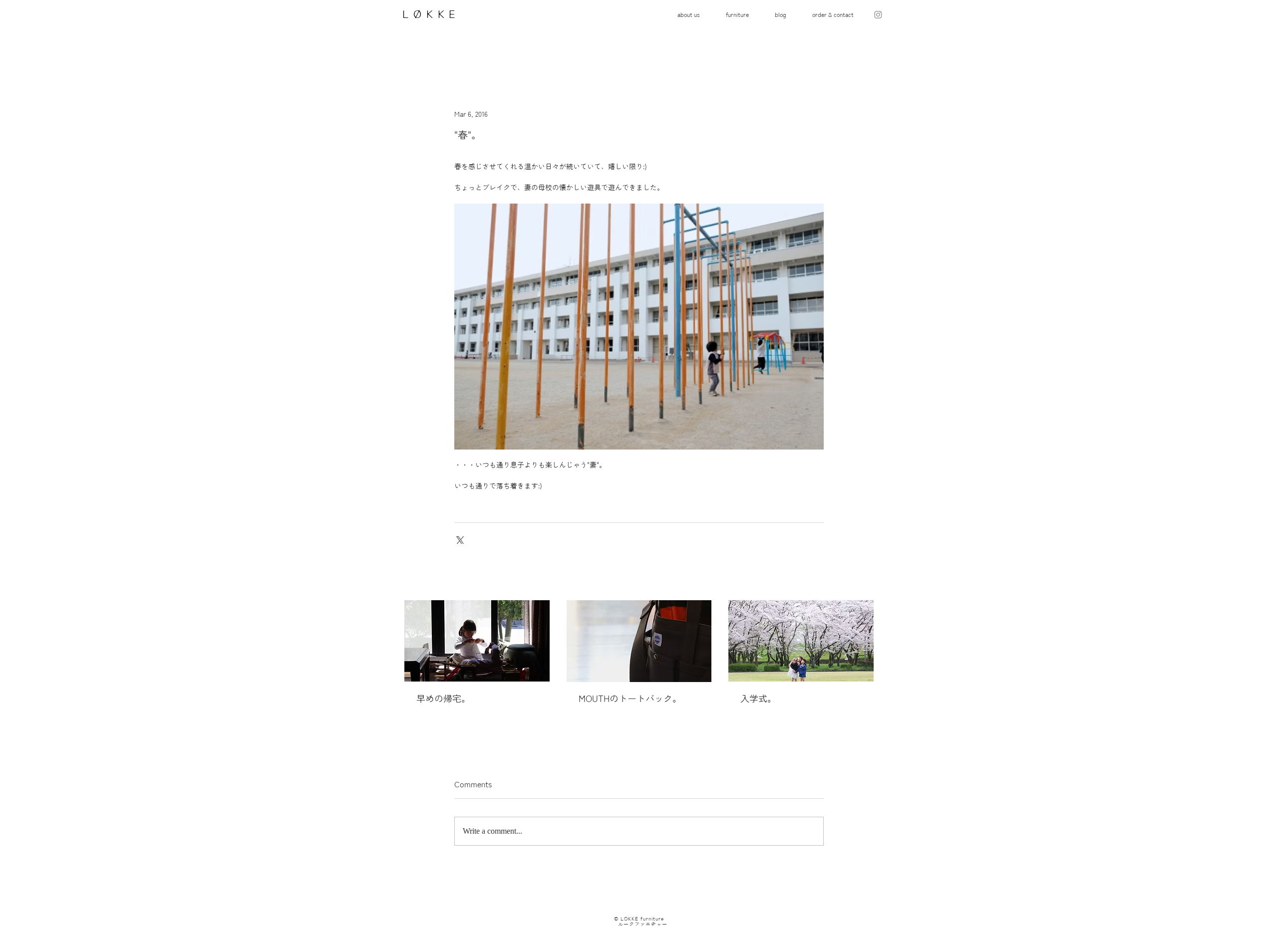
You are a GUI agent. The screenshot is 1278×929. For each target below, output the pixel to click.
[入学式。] (801, 641)
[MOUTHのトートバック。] (639, 641)
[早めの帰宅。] (477, 641)
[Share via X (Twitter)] (459, 539)
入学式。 (758, 698)
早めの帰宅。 (443, 698)
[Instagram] (878, 14)
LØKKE (427, 13)
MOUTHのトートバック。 (630, 698)
